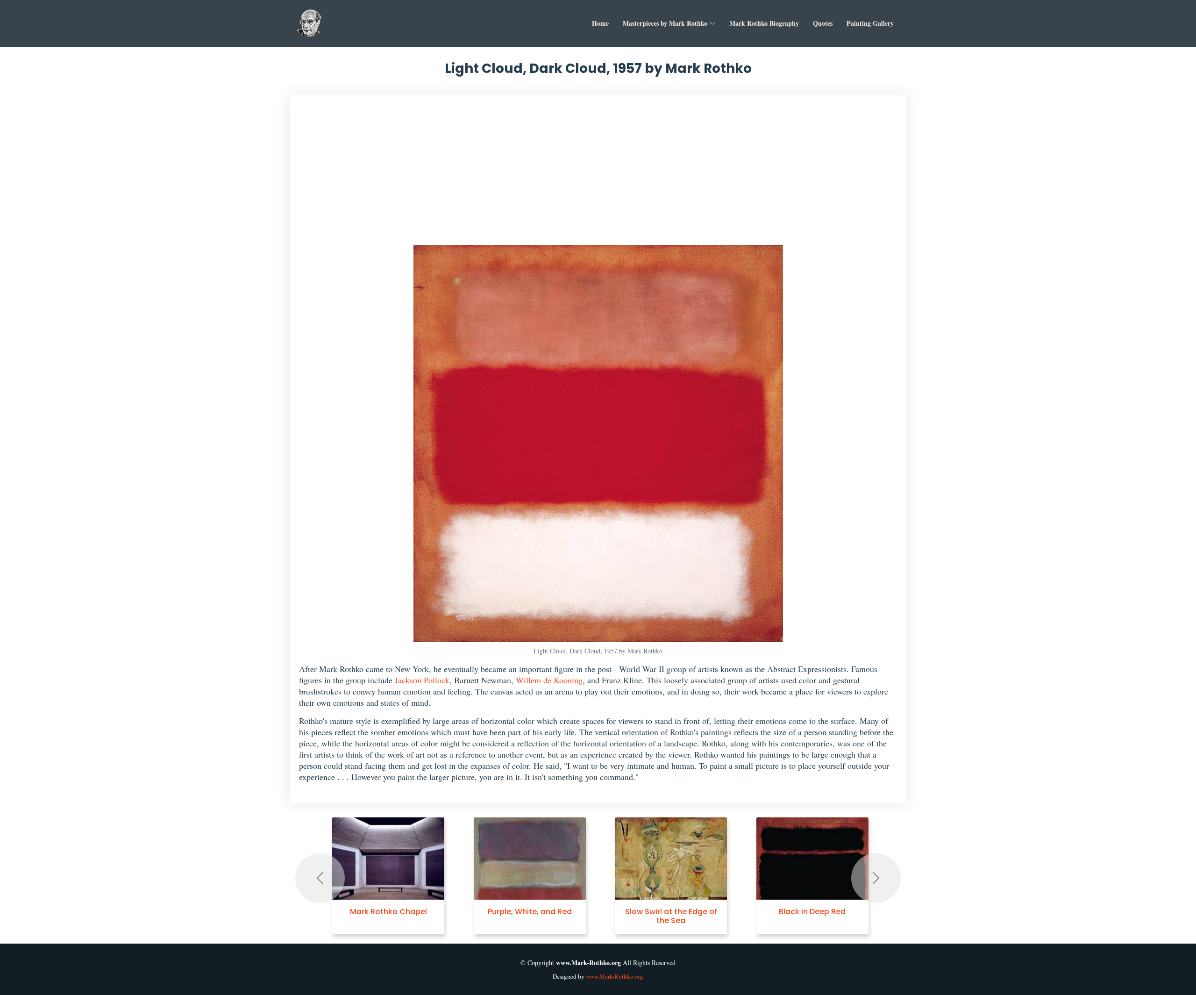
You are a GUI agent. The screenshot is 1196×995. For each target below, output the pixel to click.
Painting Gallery (870, 23)
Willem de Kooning (549, 680)
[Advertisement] (598, 174)
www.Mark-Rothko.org (614, 976)
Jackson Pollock (422, 680)
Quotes (823, 23)
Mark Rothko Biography (764, 23)
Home (600, 23)
